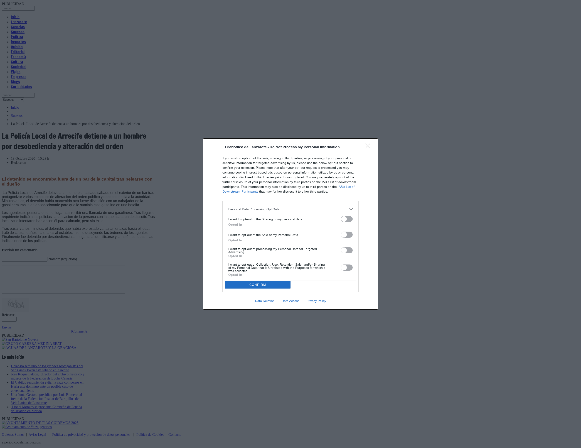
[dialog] (290, 224)
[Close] (369, 147)
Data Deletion (265, 301)
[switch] (347, 219)
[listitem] (290, 209)
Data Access (290, 301)
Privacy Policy (316, 301)
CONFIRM (257, 284)
